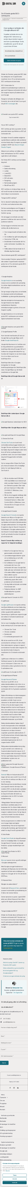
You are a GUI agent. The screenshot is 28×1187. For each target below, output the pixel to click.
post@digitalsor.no (9, 1022)
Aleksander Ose (7, 18)
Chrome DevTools (7, 442)
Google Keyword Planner (9, 679)
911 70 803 (6, 1019)
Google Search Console (8, 515)
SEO (8, 19)
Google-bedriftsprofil (11, 340)
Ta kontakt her (7, 948)
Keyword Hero (14, 888)
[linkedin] (17, 1088)
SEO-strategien (10, 104)
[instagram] (14, 1088)
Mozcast (4, 860)
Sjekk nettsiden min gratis (14, 60)
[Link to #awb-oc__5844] (23, 3)
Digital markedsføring (7, 1142)
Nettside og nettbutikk (8, 1115)
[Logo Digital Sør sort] (9, 1)
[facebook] (10, 1088)
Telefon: (11, 1081)
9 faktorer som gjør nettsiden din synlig (14, 976)
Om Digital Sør (17, 992)
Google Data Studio (7, 838)
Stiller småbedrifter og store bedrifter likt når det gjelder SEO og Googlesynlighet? (13, 970)
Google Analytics (6, 280)
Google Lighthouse (7, 605)
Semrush (4, 774)
